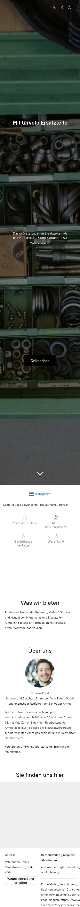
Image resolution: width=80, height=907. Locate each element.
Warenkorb (56, 541)
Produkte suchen (24, 523)
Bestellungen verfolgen (24, 543)
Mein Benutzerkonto (56, 525)
